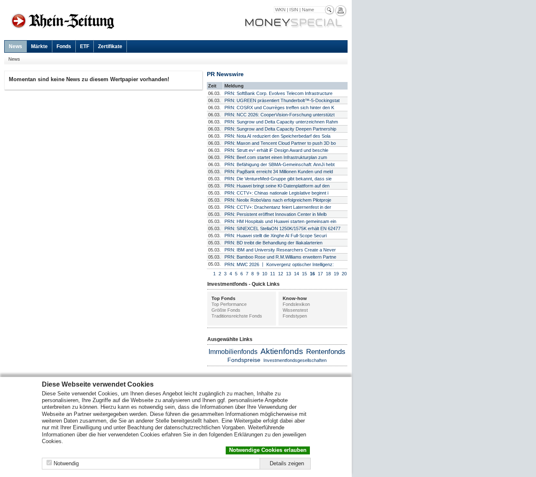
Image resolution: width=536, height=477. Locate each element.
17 (320, 273)
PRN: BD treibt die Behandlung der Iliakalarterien (273, 242)
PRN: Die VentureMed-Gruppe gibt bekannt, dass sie (278, 178)
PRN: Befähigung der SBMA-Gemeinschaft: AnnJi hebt (279, 164)
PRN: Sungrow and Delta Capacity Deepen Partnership (280, 128)
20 (344, 273)
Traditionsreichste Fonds (236, 315)
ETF (84, 46)
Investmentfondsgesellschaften (295, 360)
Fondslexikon (296, 304)
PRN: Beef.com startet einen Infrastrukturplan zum (275, 157)
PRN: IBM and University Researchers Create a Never (280, 249)
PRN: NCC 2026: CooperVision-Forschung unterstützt (279, 114)
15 (304, 273)
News (15, 46)
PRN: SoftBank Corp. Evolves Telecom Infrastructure (278, 93)
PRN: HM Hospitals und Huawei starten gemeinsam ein (280, 221)
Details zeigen (287, 463)
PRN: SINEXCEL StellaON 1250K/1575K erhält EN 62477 (282, 228)
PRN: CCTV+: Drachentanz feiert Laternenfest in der (277, 207)
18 (328, 273)
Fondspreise (243, 359)
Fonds (64, 46)
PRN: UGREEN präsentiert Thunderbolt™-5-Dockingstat (282, 100)
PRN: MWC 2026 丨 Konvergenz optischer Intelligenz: (279, 264)
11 (272, 273)
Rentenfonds (325, 352)
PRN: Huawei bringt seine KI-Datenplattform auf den (277, 185)
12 (280, 273)
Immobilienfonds (233, 351)
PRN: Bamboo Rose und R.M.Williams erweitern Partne (280, 256)
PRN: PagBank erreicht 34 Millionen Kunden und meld (278, 171)
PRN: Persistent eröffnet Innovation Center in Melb (275, 214)
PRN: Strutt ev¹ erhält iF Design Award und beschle (276, 150)
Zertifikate (110, 46)
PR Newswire (225, 74)
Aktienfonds (281, 351)
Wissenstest (295, 310)
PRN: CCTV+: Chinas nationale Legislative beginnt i (276, 192)
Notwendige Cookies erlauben (268, 450)
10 (264, 273)
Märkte (39, 46)
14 (296, 273)
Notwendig (66, 463)
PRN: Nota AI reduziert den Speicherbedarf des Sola (277, 135)
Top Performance (229, 304)
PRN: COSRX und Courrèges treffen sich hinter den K (279, 107)
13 (288, 273)
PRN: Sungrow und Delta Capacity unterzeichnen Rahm (281, 121)
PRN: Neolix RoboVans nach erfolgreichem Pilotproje (277, 200)
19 (336, 273)
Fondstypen (295, 315)
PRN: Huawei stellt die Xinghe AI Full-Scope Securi (275, 235)
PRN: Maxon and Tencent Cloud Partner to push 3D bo (280, 143)
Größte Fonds (225, 310)
